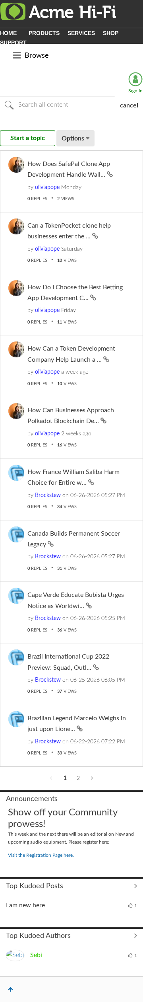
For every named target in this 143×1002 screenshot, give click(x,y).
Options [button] (73, 138)
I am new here (25, 905)
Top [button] (10, 989)
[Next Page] (91, 778)
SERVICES (81, 33)
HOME (8, 33)
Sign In (135, 90)
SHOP (110, 33)
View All (71, 886)
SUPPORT (13, 42)
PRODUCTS (44, 33)
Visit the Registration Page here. (41, 855)
